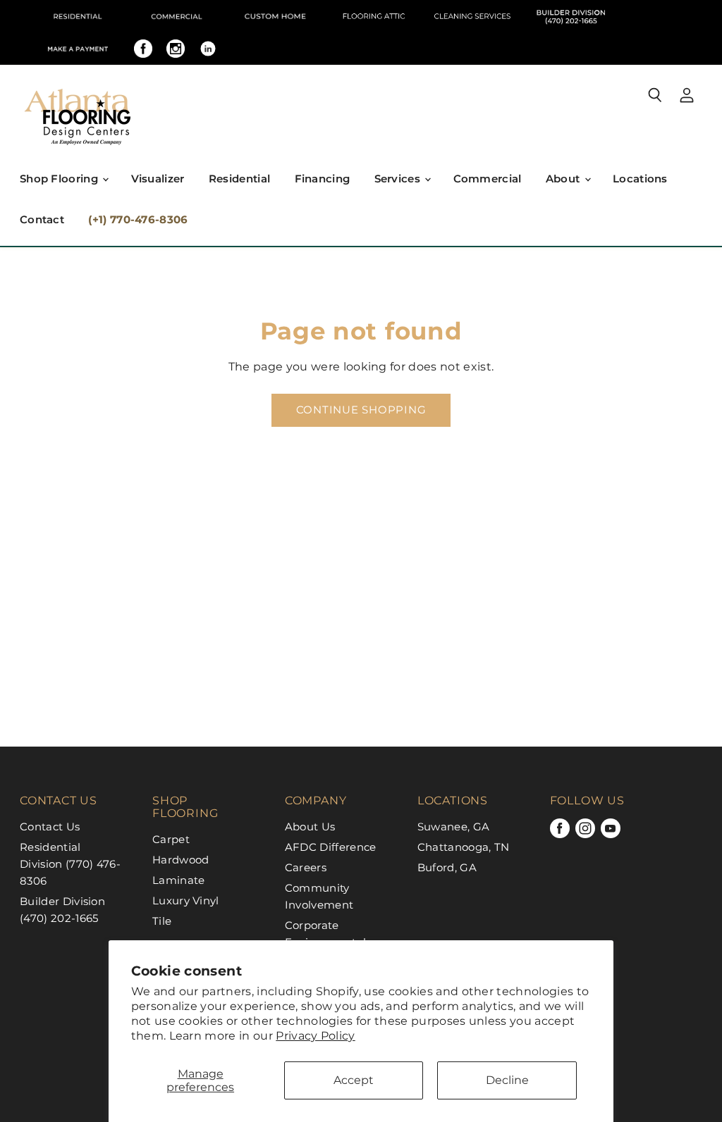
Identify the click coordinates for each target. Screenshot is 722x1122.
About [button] (564, 178)
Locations (640, 178)
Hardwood (180, 859)
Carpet (171, 839)
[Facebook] (143, 48)
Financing (322, 178)
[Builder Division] (571, 16)
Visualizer (158, 178)
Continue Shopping (361, 410)
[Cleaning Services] (472, 16)
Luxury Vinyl (185, 900)
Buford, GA (447, 867)
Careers (305, 867)
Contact (42, 219)
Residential (239, 178)
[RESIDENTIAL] (77, 16)
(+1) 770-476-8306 (138, 219)
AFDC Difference (331, 847)
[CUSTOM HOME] (275, 16)
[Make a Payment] (77, 48)
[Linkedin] (208, 48)
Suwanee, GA (453, 826)
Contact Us (50, 826)
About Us (310, 826)
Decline (507, 1080)
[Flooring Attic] (373, 16)
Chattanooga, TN (463, 847)
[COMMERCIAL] (176, 16)
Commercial (487, 178)
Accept (354, 1080)
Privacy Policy (315, 1035)
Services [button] (399, 178)
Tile (161, 921)
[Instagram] (175, 48)
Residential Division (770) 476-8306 (70, 863)
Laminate (178, 880)
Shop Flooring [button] (60, 178)
